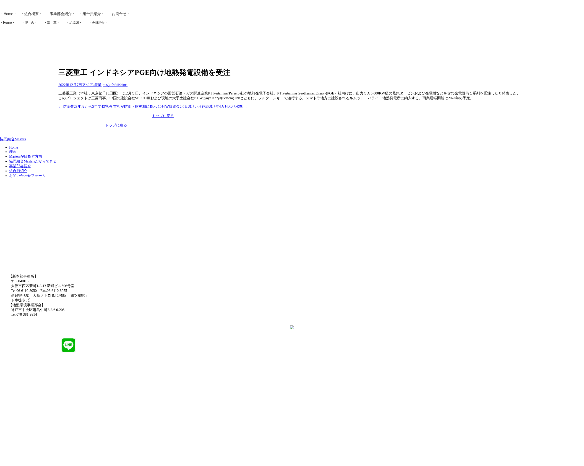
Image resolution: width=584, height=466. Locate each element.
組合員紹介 (92, 14)
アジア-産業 (92, 85)
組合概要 (31, 14)
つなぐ (108, 85)
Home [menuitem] (13, 147)
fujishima (121, 85)
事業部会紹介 (61, 14)
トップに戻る (163, 116)
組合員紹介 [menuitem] (18, 171)
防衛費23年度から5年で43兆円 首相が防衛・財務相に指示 (107, 106)
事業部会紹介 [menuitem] (20, 166)
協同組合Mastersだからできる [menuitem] (33, 161)
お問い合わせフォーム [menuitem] (27, 176)
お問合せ (119, 14)
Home (8, 14)
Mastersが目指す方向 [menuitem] (25, 156)
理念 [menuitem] (12, 152)
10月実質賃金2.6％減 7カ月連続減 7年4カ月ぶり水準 (202, 106)
